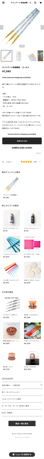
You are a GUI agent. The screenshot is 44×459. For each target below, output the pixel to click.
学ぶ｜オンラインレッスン (11, 392)
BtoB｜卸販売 (7, 413)
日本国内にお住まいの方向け (22, 148)
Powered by (19, 437)
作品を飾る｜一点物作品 (11, 385)
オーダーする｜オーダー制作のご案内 (15, 406)
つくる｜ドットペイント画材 (11, 399)
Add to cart (22, 141)
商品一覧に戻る (22, 423)
